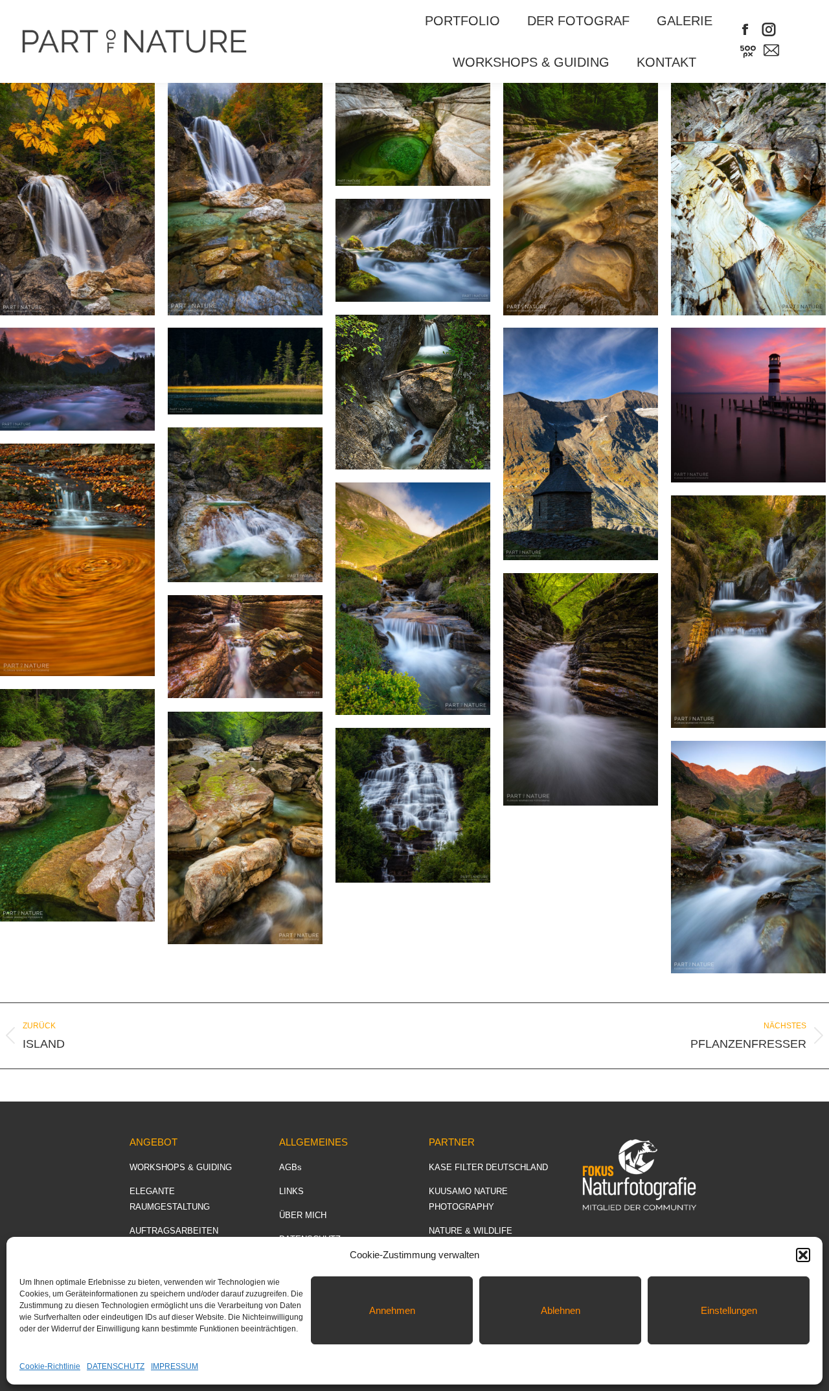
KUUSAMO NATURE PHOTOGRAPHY (468, 1199)
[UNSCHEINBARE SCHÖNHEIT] (412, 598)
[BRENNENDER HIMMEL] (77, 379)
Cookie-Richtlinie (49, 1366)
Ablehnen (560, 1310)
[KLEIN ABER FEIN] (748, 199)
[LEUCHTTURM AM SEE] (748, 405)
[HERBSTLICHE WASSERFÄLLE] (245, 504)
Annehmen (392, 1310)
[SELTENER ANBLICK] (412, 134)
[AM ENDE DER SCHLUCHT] (245, 828)
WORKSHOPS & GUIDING (181, 1167)
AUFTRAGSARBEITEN (174, 1231)
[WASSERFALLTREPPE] (580, 689)
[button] (803, 1255)
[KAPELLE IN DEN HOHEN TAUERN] (580, 444)
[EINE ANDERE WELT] (77, 805)
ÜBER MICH (302, 1215)
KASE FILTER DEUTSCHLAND (488, 1167)
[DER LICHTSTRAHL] (412, 250)
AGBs (290, 1167)
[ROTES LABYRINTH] (245, 646)
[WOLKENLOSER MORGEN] (748, 857)
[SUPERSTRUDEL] (77, 560)
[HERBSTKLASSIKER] (245, 199)
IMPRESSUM (174, 1366)
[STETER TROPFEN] (580, 199)
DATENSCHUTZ (115, 1366)
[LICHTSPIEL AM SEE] (245, 371)
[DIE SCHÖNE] (748, 611)
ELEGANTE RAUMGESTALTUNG (170, 1199)
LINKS (291, 1191)
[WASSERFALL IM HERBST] (77, 199)
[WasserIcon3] (412, 392)
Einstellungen (729, 1310)
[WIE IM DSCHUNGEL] (412, 805)
